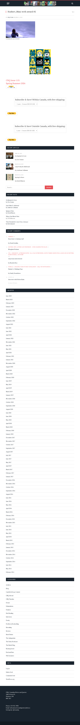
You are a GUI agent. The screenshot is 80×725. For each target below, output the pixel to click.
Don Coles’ (16, 239)
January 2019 (9, 395)
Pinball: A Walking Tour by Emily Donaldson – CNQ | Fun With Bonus (29, 266)
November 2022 (10, 314)
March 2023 (9, 299)
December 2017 (10, 437)
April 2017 (9, 466)
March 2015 (9, 540)
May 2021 (8, 349)
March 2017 (9, 469)
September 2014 (10, 561)
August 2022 (9, 324)
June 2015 (9, 530)
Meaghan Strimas (13, 249)
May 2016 (8, 505)
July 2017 (8, 455)
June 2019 (9, 381)
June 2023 (9, 296)
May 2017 (8, 462)
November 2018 (10, 399)
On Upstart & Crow (20, 156)
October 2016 (10, 487)
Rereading (9, 627)
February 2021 (10, 356)
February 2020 (10, 377)
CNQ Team (10, 17)
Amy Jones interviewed (15, 259)
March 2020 (9, 374)
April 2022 (9, 335)
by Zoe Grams (19, 159)
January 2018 (9, 434)
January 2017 (9, 476)
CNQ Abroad (9, 595)
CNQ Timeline (10, 599)
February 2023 (10, 303)
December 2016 (10, 480)
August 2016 (9, 494)
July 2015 (8, 526)
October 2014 (10, 558)
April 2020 (9, 370)
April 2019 (9, 388)
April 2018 (9, 423)
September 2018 (10, 406)
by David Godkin (13, 243)
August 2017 (9, 452)
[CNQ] (40, 3)
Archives (8, 585)
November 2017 (10, 441)
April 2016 (9, 508)
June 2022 (9, 331)
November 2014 (10, 554)
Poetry (8, 620)
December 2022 (10, 310)
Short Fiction (9, 634)
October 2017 (10, 445)
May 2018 (8, 420)
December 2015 (10, 519)
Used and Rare (10, 652)
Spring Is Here (19, 177)
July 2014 (8, 565)
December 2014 (10, 551)
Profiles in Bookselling (12, 624)
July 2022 (8, 328)
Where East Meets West (12, 216)
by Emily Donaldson (14, 273)
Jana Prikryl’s (22, 167)
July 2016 (8, 498)
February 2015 (10, 544)
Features (8, 610)
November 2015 (10, 522)
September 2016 (10, 491)
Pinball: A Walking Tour (15, 269)
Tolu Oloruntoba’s (17, 222)
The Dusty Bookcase (12, 641)
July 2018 (8, 413)
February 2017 (10, 473)
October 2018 (10, 402)
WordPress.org (10, 679)
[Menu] (8, 3)
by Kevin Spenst (10, 224)
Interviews (9, 617)
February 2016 (10, 515)
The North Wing (10, 645)
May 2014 (8, 569)
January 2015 (9, 547)
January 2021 (9, 360)
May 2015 (8, 533)
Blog (7, 588)
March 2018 (9, 427)
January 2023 (9, 306)
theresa (10, 236)
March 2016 (9, 512)
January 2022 (9, 338)
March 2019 (9, 391)
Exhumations (9, 606)
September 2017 (10, 448)
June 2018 (9, 416)
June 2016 (9, 501)
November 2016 (10, 484)
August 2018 (9, 409)
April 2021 (9, 352)
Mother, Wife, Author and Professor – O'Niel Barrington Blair (27, 247)
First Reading (9, 613)
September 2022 (10, 321)
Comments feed (10, 675)
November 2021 (10, 342)
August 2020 (9, 367)
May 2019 (8, 384)
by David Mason (20, 181)
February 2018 (10, 430)
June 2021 (9, 345)
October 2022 (10, 317)
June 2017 (9, 459)
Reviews (8, 631)
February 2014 (10, 572)
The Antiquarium (10, 638)
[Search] (72, 3)
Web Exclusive (10, 656)
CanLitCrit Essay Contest (13, 592)
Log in (8, 668)
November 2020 (10, 363)
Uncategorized (10, 649)
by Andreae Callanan (21, 170)
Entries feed (9, 672)
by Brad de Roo (12, 263)
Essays (8, 603)
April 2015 (9, 537)
